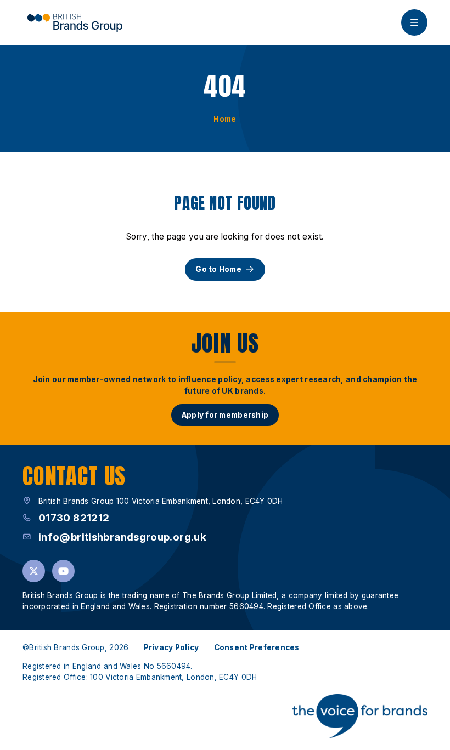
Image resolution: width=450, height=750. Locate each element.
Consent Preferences (257, 647)
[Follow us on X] (33, 571)
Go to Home (218, 269)
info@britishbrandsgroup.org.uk (122, 537)
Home (224, 119)
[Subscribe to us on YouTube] (63, 571)
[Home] (74, 22)
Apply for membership (225, 415)
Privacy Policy (171, 647)
